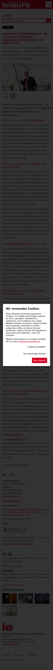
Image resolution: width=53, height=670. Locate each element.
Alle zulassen (39, 360)
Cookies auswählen (37, 347)
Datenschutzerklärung (29, 341)
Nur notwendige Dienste (34, 353)
